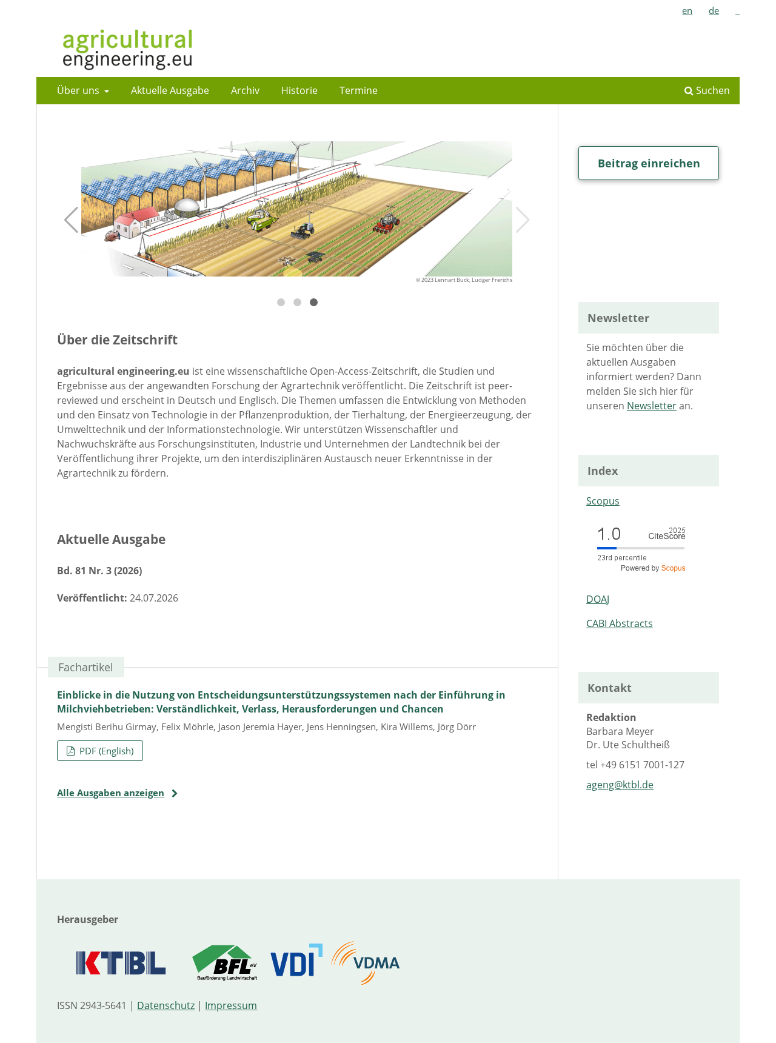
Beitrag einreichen (649, 163)
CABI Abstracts (619, 623)
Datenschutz (166, 1005)
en (687, 10)
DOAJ (597, 599)
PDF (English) (105, 751)
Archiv (245, 90)
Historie (299, 90)
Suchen (712, 90)
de (714, 10)
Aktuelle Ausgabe (170, 90)
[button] (71, 220)
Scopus (603, 501)
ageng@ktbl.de (620, 784)
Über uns (79, 90)
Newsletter (652, 405)
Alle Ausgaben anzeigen (110, 792)
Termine (359, 90)
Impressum (231, 1005)
